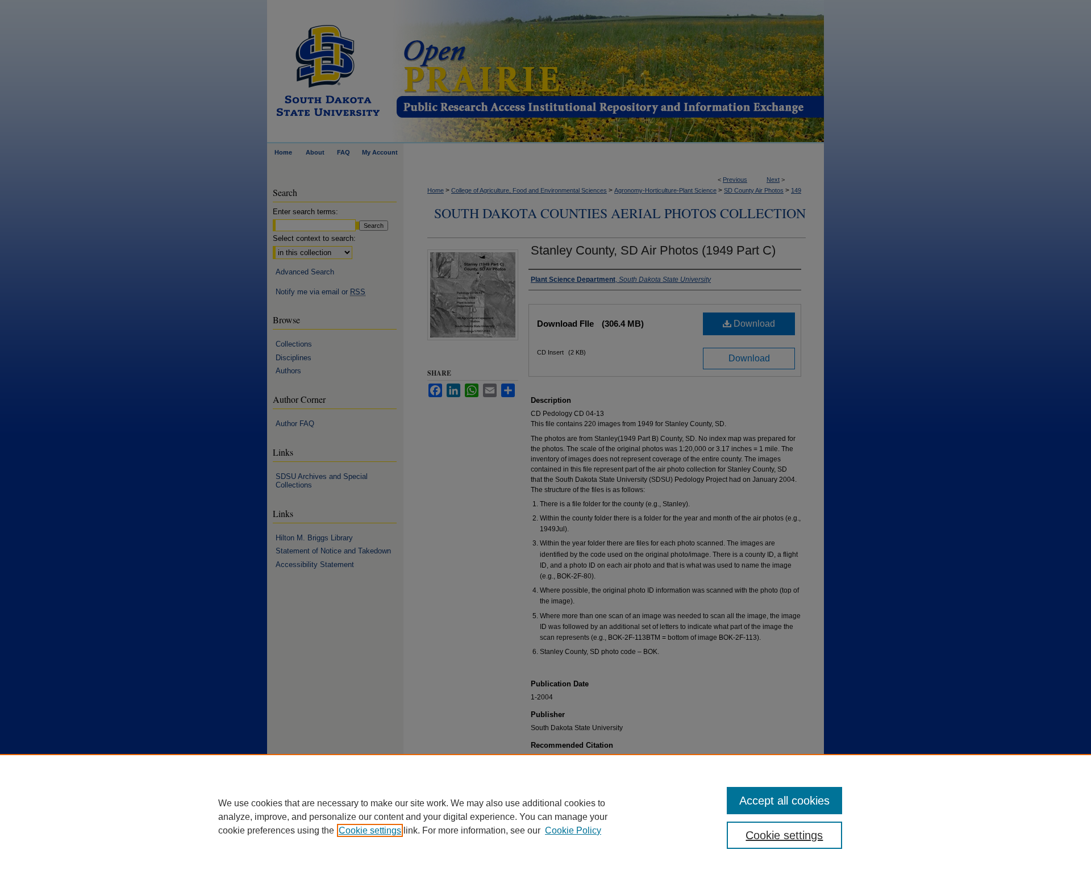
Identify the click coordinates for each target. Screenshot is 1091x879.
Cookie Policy (573, 830)
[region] (545, 816)
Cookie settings (370, 830)
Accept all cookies (784, 800)
